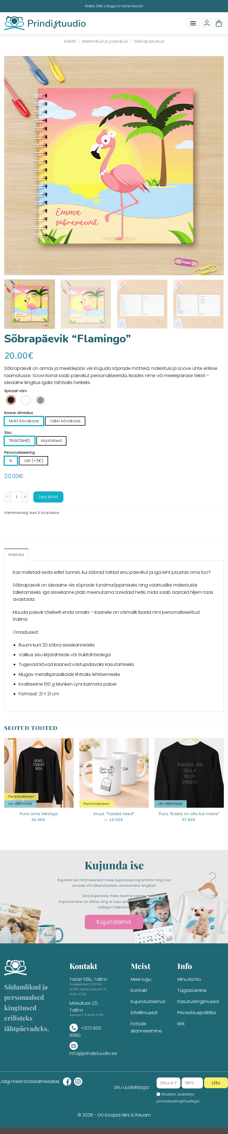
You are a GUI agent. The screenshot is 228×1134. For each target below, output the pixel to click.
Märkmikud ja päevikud (105, 41)
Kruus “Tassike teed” (114, 814)
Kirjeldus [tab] (16, 554)
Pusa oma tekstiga (39, 814)
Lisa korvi (48, 497)
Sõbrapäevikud (149, 41)
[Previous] (16, 166)
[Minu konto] (207, 23)
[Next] (212, 166)
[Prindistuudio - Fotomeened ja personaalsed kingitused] (45, 23)
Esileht (70, 41)
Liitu (216, 1083)
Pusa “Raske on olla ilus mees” (189, 814)
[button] (193, 23)
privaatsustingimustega (178, 1101)
